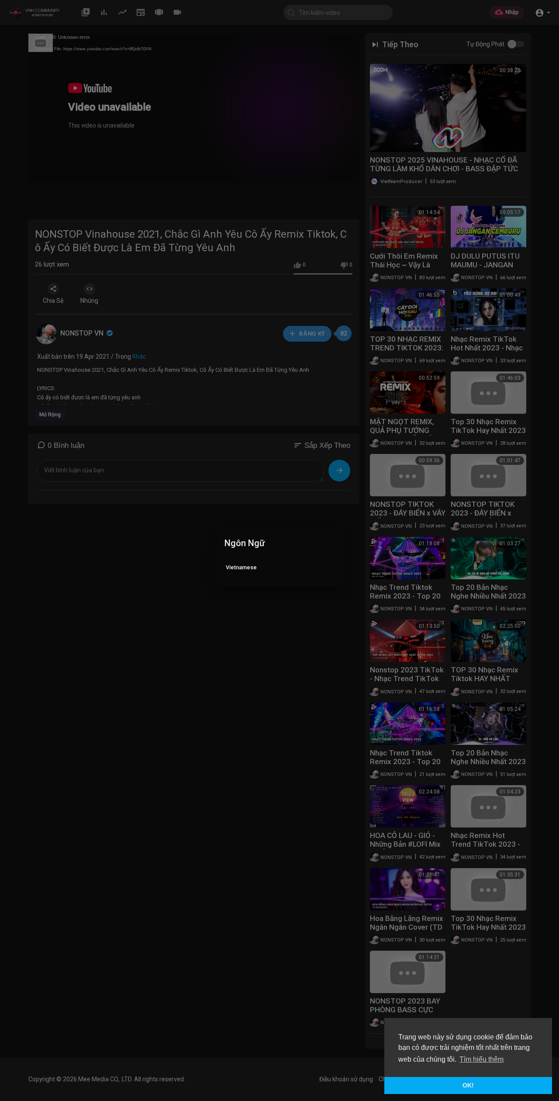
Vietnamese (241, 567)
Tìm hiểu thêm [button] (481, 1059)
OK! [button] (468, 1085)
